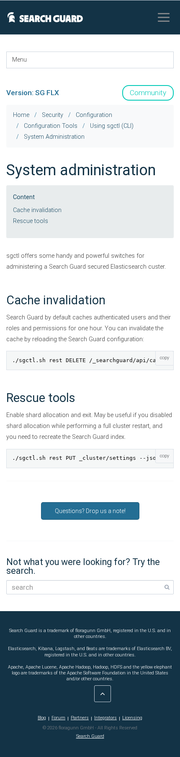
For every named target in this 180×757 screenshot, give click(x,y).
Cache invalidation (37, 210)
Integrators (105, 718)
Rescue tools (30, 221)
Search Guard (90, 736)
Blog (42, 718)
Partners (80, 718)
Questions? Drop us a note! (90, 511)
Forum (58, 718)
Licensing (132, 718)
